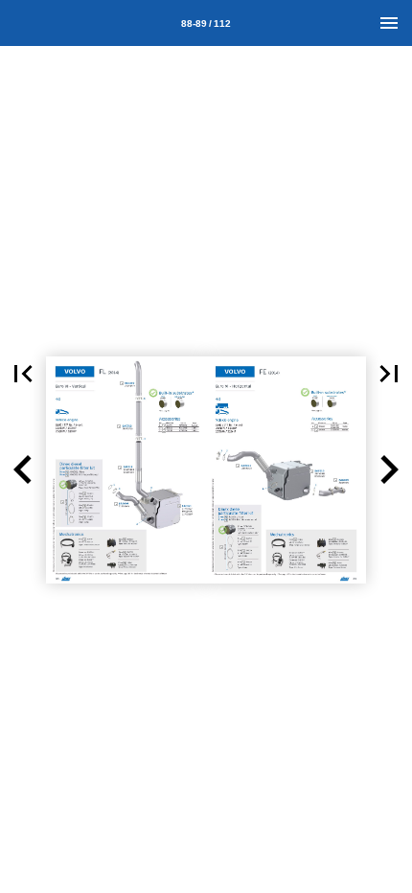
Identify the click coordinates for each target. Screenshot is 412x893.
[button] (23, 373)
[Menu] (389, 23)
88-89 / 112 (206, 23)
